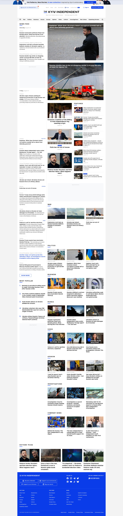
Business (36, 19)
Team (51, 7)
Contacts (68, 495)
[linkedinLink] (67, 482)
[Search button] (102, 19)
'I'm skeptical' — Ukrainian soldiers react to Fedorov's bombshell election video (72, 465)
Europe (48, 19)
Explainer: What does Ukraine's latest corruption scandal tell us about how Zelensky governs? (31, 142)
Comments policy (89, 512)
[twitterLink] (78, 478)
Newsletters (34, 492)
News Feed (24, 24)
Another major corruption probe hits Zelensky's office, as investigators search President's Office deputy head (32, 256)
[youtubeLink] (71, 482)
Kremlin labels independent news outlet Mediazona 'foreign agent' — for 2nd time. (32, 152)
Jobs (55, 7)
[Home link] (61, 12)
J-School (80, 497)
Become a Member (97, 7)
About (47, 7)
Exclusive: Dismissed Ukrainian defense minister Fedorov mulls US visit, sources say (93, 466)
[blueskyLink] (78, 482)
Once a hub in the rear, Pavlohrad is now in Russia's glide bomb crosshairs (49, 466)
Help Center (63, 512)
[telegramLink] (74, 478)
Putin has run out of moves (28, 188)
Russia (42, 19)
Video (60, 19)
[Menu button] (20, 19)
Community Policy (99, 512)
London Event (73, 7)
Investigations (74, 19)
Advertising (60, 7)
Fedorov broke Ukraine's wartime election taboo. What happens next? (28, 465)
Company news (55, 413)
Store (67, 7)
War (24, 19)
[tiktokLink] (74, 482)
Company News (53, 504)
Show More (25, 275)
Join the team (70, 501)
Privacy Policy (79, 512)
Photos (51, 495)
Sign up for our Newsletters (29, 7)
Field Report (52, 497)
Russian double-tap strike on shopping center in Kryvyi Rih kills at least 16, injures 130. (31, 57)
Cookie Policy (71, 512)
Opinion (54, 19)
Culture (66, 19)
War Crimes (83, 19)
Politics (29, 19)
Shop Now (90, 2)
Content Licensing (82, 495)
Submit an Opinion (82, 492)
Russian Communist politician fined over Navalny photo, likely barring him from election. (32, 34)
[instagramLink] (71, 478)
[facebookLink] (67, 478)
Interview (51, 499)
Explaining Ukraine (94, 19)
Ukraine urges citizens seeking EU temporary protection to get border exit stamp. (32, 97)
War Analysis (52, 492)
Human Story (52, 501)
